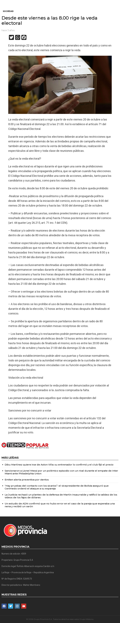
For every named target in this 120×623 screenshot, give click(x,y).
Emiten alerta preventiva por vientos (27, 479)
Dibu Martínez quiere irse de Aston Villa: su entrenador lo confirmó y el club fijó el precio (59, 464)
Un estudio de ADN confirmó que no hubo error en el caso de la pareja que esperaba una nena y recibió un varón (60, 505)
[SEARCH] (117, 2)
